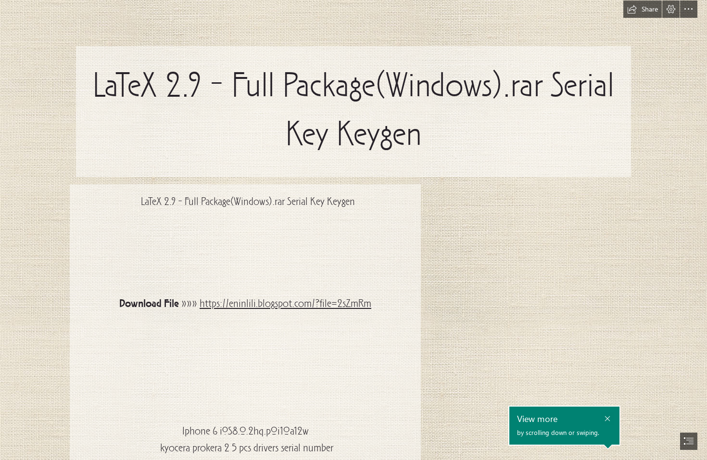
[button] (642, 9)
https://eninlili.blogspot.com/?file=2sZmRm (285, 304)
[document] (353, 230)
